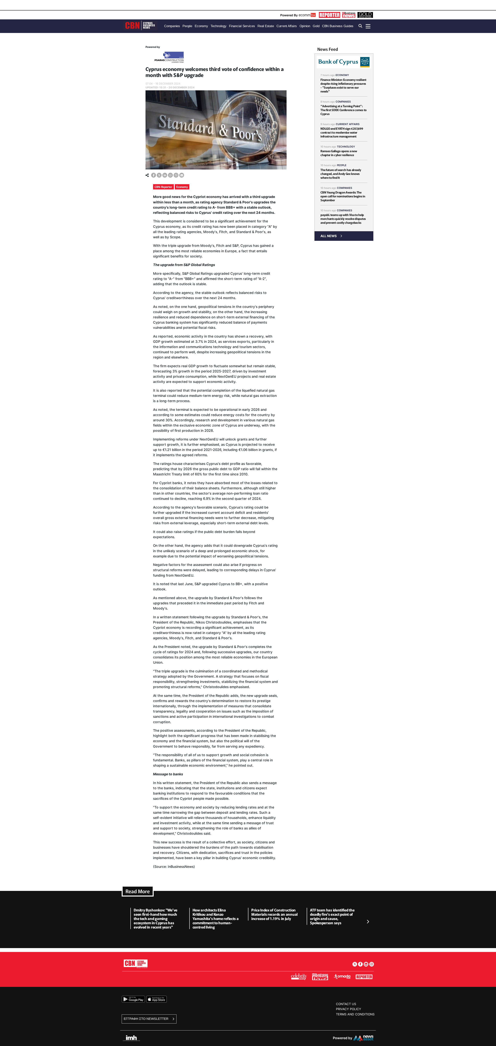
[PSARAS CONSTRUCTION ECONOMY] (169, 58)
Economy (182, 187)
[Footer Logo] (135, 964)
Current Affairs (348, 124)
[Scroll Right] (368, 922)
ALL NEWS (328, 236)
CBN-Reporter (163, 187)
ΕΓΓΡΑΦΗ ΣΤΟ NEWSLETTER (146, 1019)
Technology (346, 146)
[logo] (140, 26)
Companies (343, 101)
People (341, 165)
